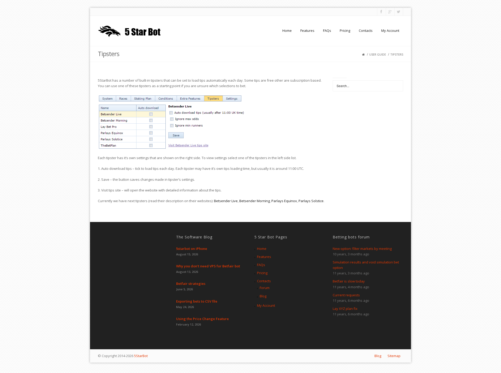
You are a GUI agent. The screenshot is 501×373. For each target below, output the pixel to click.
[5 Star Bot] (130, 30)
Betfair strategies (190, 283)
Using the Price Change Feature (202, 318)
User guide (377, 54)
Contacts (366, 30)
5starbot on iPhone (191, 248)
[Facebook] (381, 12)
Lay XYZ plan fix (345, 308)
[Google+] (390, 12)
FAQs (327, 30)
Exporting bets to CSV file (196, 301)
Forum (265, 287)
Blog (263, 296)
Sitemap (394, 355)
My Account (390, 30)
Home (287, 30)
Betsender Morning (254, 200)
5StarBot (141, 355)
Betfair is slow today (349, 281)
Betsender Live (226, 200)
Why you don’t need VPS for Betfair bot (208, 266)
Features (307, 30)
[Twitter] (398, 12)
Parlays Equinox (284, 200)
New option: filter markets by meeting (362, 248)
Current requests (346, 295)
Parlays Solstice (311, 200)
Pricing (345, 30)
